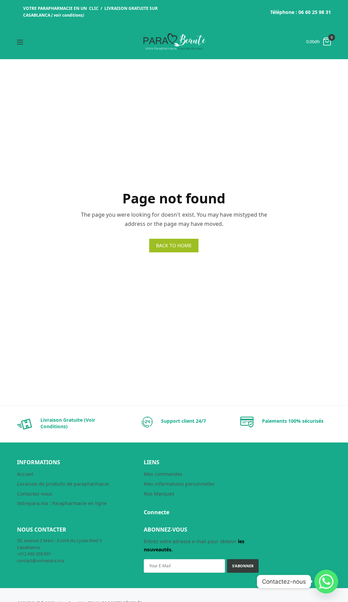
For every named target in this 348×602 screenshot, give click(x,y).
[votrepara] (174, 41)
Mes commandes (163, 474)
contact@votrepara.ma (40, 560)
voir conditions (68, 15)
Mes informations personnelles (179, 484)
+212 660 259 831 (34, 554)
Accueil (25, 474)
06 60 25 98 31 (314, 12)
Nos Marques (159, 493)
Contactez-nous (34, 493)
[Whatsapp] (326, 581)
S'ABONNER (243, 565)
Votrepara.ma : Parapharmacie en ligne (62, 503)
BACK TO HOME (174, 245)
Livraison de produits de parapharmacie (63, 484)
